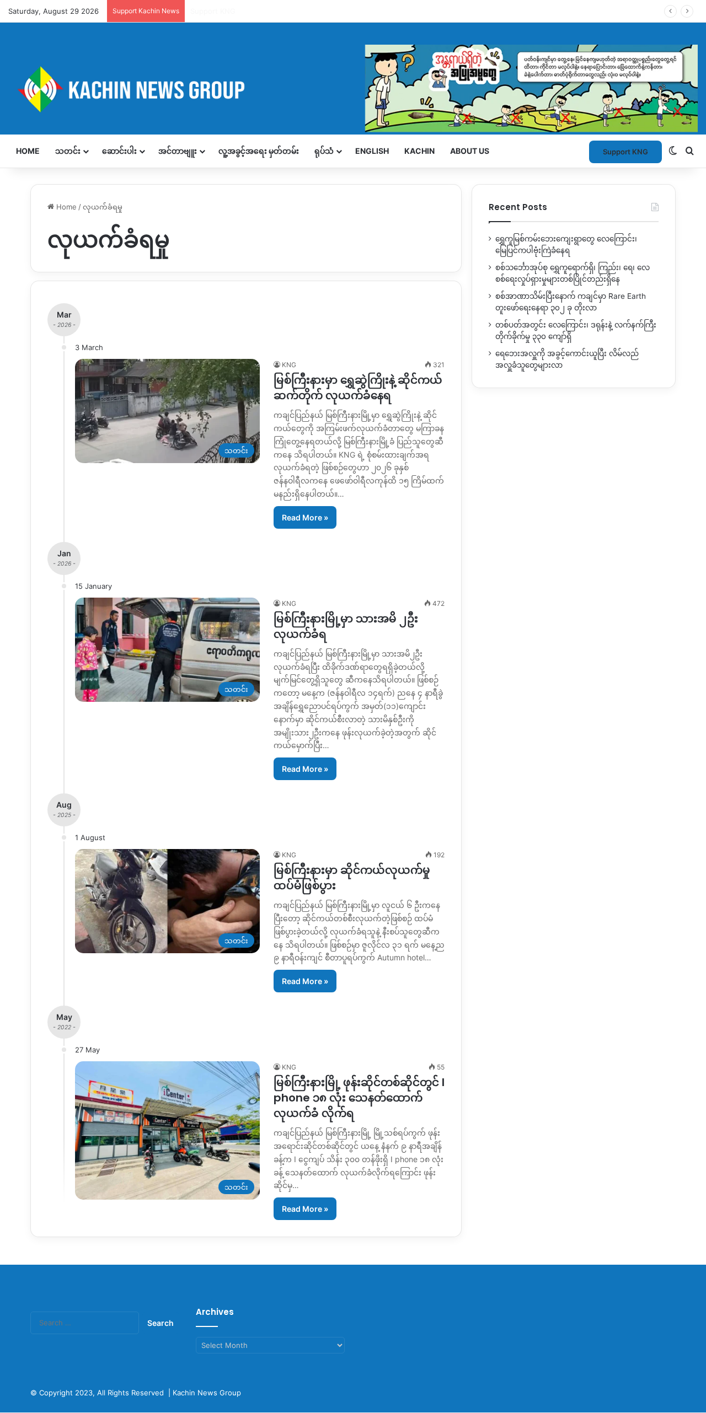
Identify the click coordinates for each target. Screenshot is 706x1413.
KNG (289, 365)
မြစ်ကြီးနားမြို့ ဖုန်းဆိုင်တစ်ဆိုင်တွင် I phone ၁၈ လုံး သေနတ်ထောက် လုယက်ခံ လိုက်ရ (359, 1097)
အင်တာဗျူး (177, 150)
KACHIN (419, 150)
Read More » (305, 517)
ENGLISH (372, 150)
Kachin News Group (207, 1392)
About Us (469, 150)
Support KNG (213, 11)
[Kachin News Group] (353, 89)
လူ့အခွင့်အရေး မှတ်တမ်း (258, 150)
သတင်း (68, 150)
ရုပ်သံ (324, 150)
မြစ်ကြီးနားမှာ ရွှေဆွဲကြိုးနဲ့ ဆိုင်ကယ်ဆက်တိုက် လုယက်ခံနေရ (358, 387)
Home (28, 150)
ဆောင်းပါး (119, 150)
